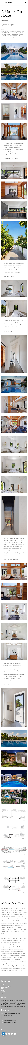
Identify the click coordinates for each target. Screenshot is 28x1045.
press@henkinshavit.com (10, 1022)
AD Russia (3, 34)
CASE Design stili (12, 37)
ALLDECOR (4, 37)
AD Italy (3, 31)
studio (2, 984)
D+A (19, 35)
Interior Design (4, 987)
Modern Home (13, 35)
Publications (4, 988)
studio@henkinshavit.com (10, 1020)
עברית (2, 993)
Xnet (8, 35)
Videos (3, 990)
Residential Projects (6, 986)
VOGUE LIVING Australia (7, 32)
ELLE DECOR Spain (11, 31)
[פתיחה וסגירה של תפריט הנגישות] (3, 1034)
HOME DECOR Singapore (20, 32)
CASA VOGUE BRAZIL (12, 34)
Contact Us (3, 991)
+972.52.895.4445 (8, 1015)
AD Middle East (20, 31)
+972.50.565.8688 (8, 1018)
